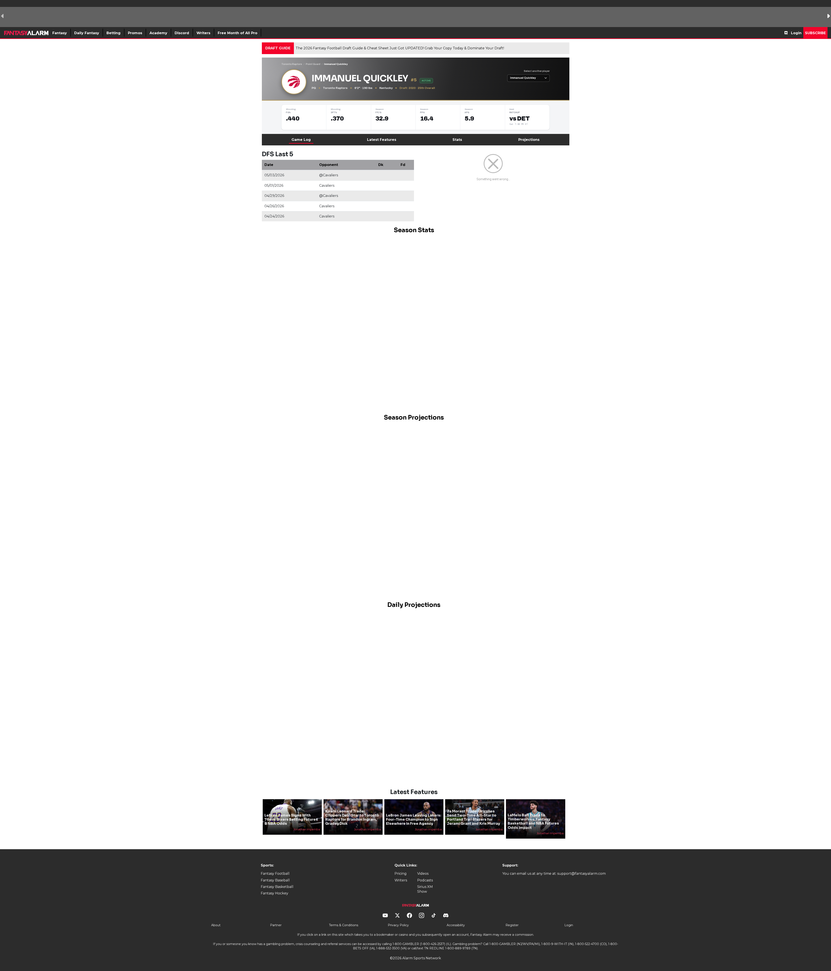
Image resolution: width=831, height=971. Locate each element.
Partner (276, 925)
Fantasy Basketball (277, 887)
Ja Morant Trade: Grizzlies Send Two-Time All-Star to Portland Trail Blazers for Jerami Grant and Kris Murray (473, 817)
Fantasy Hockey (274, 893)
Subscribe (815, 33)
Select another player (537, 71)
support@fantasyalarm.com (581, 873)
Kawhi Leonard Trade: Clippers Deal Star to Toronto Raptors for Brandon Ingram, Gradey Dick (352, 817)
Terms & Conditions (343, 925)
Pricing (401, 873)
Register (512, 925)
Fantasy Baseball (275, 880)
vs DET (519, 119)
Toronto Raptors (291, 64)
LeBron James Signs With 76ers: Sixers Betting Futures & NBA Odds (291, 819)
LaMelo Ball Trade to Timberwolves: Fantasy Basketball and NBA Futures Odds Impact (533, 821)
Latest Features (381, 140)
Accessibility (456, 925)
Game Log (301, 140)
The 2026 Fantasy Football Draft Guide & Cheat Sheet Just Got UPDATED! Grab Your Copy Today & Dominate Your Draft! (400, 48)
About (216, 925)
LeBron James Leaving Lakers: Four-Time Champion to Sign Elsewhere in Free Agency (413, 819)
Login (796, 33)
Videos (422, 873)
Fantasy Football (275, 873)
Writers (401, 880)
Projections (529, 140)
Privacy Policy (398, 925)
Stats (457, 140)
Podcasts (425, 880)
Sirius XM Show (425, 889)
